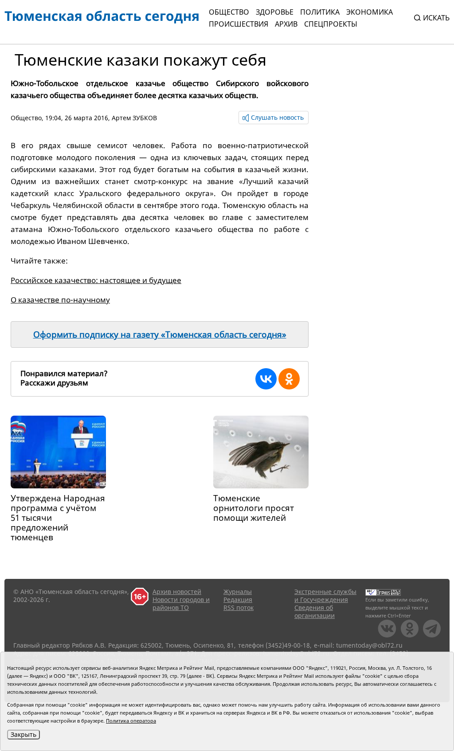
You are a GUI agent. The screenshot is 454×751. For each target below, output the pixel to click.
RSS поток (238, 607)
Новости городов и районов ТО (181, 603)
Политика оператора (131, 720)
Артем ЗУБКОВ (134, 118)
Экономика (369, 12)
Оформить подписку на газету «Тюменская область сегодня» (159, 334)
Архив (286, 24)
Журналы (237, 591)
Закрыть (23, 734)
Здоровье (275, 12)
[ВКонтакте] (266, 378)
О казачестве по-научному (60, 300)
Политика (320, 12)
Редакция (237, 599)
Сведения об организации (314, 611)
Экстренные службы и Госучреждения (325, 595)
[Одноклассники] (289, 378)
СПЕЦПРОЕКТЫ (330, 24)
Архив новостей (177, 591)
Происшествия (238, 24)
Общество (229, 12)
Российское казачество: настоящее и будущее (96, 280)
